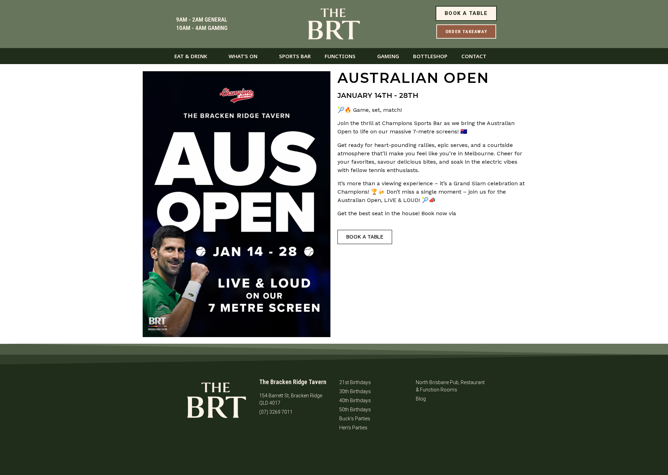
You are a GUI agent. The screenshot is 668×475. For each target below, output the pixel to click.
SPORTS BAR (295, 56)
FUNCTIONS (340, 56)
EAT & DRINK (190, 56)
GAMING (388, 56)
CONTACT (473, 56)
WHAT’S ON (243, 56)
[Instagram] (287, 431)
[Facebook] (268, 431)
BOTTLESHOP (430, 56)
